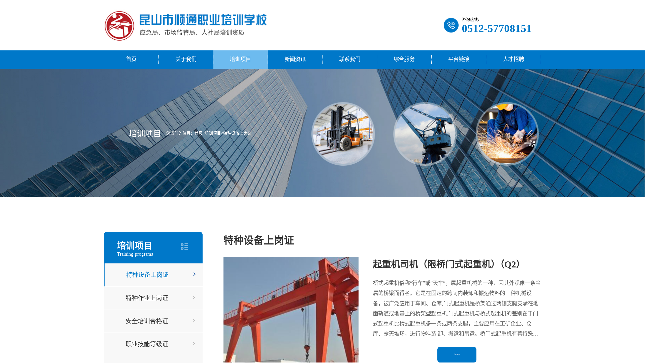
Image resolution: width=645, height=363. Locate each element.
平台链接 (458, 59)
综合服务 (404, 59)
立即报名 (457, 354)
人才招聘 (513, 59)
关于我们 (186, 59)
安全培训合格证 (147, 321)
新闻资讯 (295, 59)
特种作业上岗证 (147, 298)
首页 (131, 59)
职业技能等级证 (147, 344)
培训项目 (240, 59)
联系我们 (349, 59)
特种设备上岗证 (237, 133)
